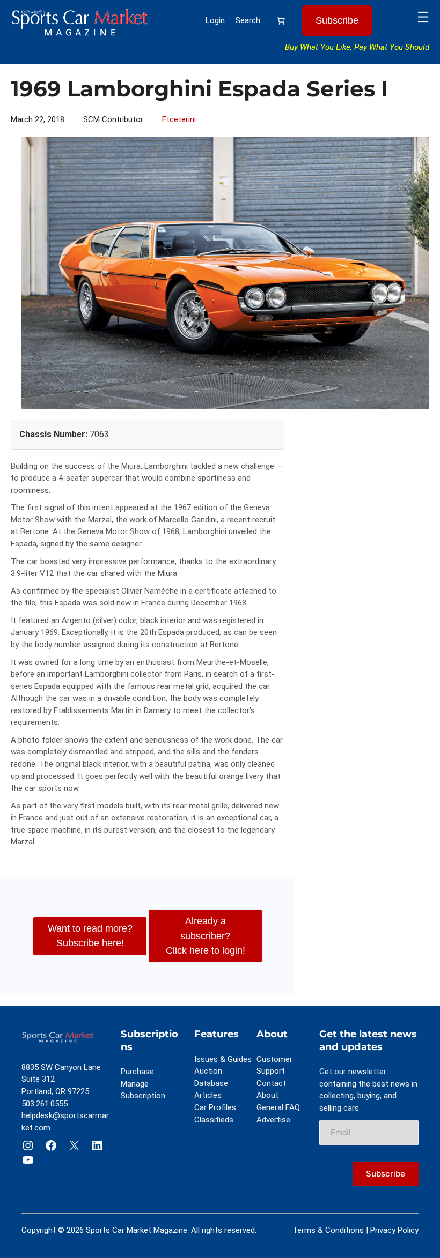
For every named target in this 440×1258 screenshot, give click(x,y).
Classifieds (213, 1120)
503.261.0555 (44, 1104)
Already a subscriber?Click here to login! (205, 935)
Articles (208, 1095)
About (267, 1095)
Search (248, 20)
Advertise (273, 1120)
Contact (271, 1083)
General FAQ (278, 1107)
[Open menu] (423, 17)
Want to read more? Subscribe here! (90, 935)
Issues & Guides (223, 1059)
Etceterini (179, 119)
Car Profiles (215, 1107)
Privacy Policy (394, 1230)
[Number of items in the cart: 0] (281, 21)
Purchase (137, 1071)
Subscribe (337, 20)
